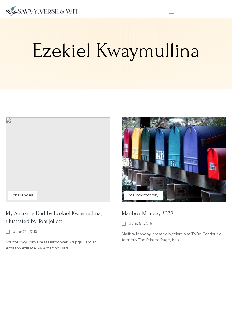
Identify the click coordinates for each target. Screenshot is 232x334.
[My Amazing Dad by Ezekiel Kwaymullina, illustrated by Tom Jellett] (58, 159)
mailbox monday (143, 195)
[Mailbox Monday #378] (174, 159)
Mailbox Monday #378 (147, 213)
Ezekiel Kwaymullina (116, 50)
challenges (23, 195)
